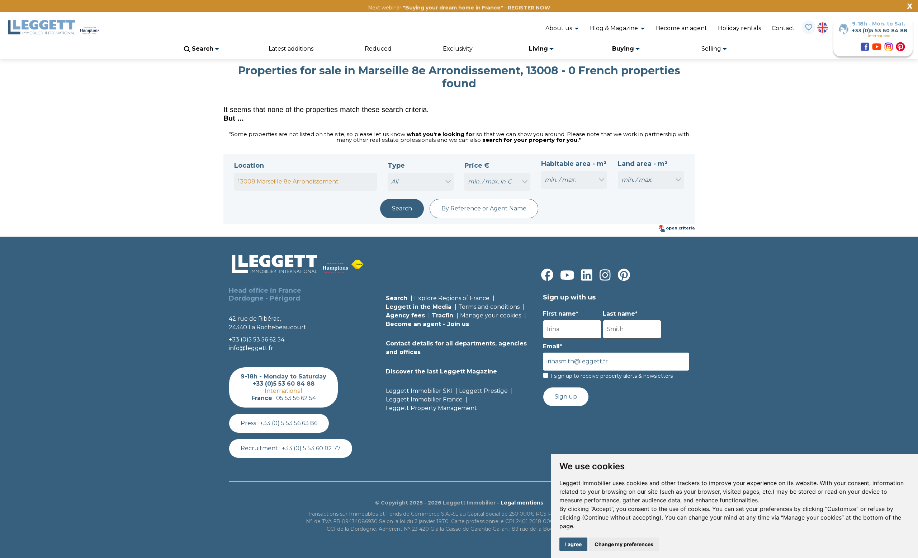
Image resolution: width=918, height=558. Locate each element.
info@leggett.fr (251, 348)
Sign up (566, 396)
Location (249, 165)
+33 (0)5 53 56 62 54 (256, 339)
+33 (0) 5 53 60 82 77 (311, 448)
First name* (560, 313)
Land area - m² (642, 163)
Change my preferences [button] (624, 544)
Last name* (620, 313)
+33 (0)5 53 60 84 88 (879, 30)
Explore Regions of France (451, 298)
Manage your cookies (490, 315)
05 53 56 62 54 (296, 398)
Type (396, 165)
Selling (712, 48)
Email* (552, 346)
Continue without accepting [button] (621, 517)
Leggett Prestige (483, 390)
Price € (476, 165)
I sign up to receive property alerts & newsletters (612, 376)
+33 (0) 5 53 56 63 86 (288, 423)
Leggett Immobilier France (424, 399)
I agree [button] (573, 544)
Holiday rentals (739, 28)
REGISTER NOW (529, 7)
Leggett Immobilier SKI (419, 390)
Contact (783, 28)
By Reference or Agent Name (483, 208)
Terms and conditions (489, 306)
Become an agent (681, 28)
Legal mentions (522, 502)
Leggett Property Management (431, 408)
